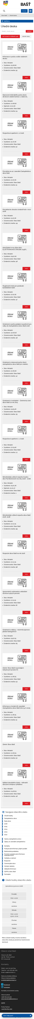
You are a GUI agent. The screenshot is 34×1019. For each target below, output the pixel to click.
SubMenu (7, 21)
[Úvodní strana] (5, 6)
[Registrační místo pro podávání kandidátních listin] (17, 279)
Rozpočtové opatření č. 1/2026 (13, 439)
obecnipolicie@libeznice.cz (9, 999)
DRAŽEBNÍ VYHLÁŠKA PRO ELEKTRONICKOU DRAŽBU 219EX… (15, 248)
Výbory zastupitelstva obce (12, 839)
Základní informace (10, 869)
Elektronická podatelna (11, 851)
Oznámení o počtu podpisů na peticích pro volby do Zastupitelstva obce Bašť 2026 (17, 325)
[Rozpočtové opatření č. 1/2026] (17, 432)
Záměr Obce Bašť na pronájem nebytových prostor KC (13, 669)
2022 (5, 834)
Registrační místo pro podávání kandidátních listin (13, 287)
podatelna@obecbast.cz (8, 980)
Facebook (7, 985)
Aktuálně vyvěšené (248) (10, 36)
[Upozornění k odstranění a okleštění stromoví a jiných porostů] (17, 585)
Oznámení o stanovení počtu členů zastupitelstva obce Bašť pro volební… (15, 363)
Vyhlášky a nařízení (10, 858)
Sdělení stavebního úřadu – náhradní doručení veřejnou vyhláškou (15, 783)
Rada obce (7, 821)
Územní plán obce (10, 863)
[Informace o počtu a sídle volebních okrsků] (17, 50)
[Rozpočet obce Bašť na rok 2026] (17, 547)
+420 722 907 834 (10, 968)
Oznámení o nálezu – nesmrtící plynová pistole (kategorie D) (16, 630)
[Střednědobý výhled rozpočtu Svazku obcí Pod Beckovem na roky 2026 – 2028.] (17, 470)
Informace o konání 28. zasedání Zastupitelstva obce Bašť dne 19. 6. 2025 (16, 707)
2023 (5, 832)
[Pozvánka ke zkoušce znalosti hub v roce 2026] (17, 203)
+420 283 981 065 (12, 970)
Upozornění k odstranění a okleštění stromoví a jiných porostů (15, 592)
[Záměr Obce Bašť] (17, 738)
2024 (5, 829)
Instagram (7, 987)
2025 (5, 826)
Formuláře (7, 874)
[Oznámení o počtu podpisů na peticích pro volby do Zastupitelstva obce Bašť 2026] (17, 317)
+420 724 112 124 (6, 997)
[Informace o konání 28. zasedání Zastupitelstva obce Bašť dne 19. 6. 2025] (17, 699)
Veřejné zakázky (9, 866)
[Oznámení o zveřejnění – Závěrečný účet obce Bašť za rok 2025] (17, 394)
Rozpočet (7, 861)
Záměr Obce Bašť (9, 744)
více (26, 77)
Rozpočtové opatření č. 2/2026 (13, 133)
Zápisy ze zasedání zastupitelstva (14, 841)
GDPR (3, 1003)
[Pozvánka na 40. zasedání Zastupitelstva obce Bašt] (17, 165)
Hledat (29, 31)
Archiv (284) (26, 36)
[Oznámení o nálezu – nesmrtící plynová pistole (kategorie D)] (17, 623)
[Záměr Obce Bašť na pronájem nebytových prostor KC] (17, 661)
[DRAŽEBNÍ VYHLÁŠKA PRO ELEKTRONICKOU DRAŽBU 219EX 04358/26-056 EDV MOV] (17, 241)
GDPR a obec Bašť (10, 871)
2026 (5, 824)
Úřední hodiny (8, 815)
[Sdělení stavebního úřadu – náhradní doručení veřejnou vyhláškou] (17, 776)
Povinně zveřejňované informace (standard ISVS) (14, 854)
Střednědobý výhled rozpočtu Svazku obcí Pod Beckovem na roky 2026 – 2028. (17, 478)
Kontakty (7, 846)
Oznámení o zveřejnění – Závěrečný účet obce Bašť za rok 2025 (17, 401)
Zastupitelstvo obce (10, 818)
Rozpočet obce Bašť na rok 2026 (14, 553)
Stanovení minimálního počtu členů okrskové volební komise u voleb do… (15, 96)
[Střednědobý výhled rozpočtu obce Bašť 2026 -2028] (17, 508)
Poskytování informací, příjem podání (15, 848)
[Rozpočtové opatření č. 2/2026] (17, 126)
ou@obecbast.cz (10, 972)
